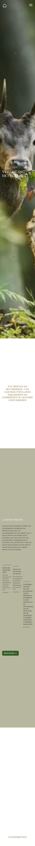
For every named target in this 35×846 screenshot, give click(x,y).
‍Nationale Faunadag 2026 (6, 570)
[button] (30, 558)
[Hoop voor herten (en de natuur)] (18, 562)
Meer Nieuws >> (10, 653)
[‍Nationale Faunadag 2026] (7, 561)
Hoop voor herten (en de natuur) (17, 571)
